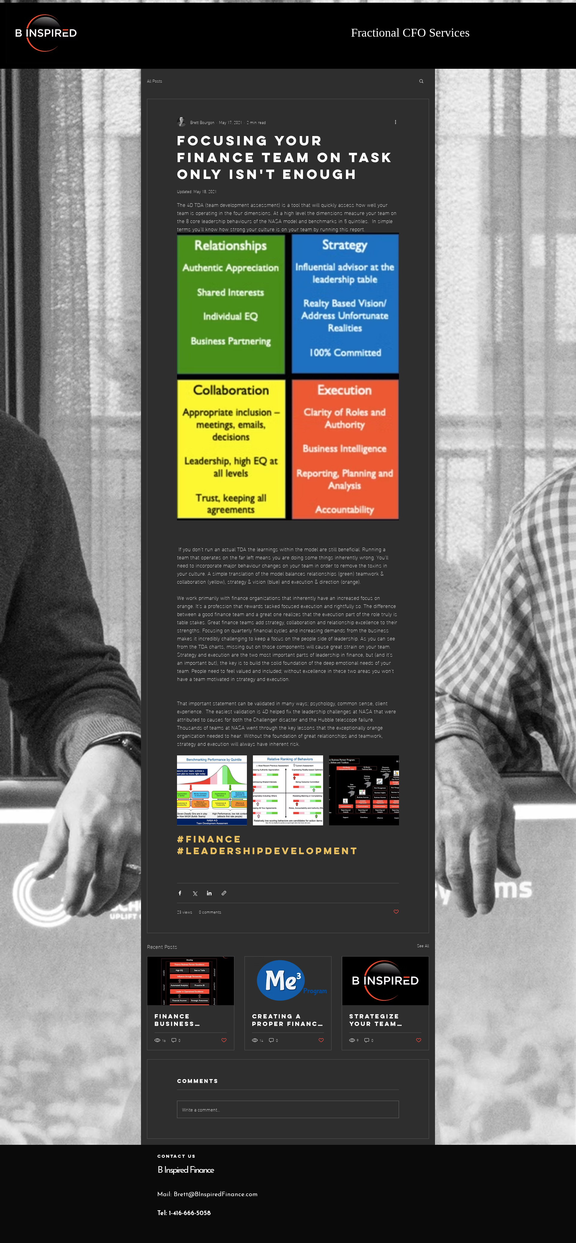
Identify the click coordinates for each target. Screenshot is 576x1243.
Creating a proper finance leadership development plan (287, 1019)
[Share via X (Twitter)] (194, 893)
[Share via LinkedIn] (209, 893)
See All (423, 945)
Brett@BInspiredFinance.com (216, 1194)
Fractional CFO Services (412, 33)
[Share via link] (224, 893)
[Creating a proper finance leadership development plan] (288, 981)
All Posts (154, 81)
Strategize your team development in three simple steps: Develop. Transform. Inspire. (385, 1019)
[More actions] (395, 122)
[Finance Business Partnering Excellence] (190, 981)
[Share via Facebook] (180, 893)
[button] (421, 80)
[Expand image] (212, 790)
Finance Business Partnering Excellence (180, 1019)
